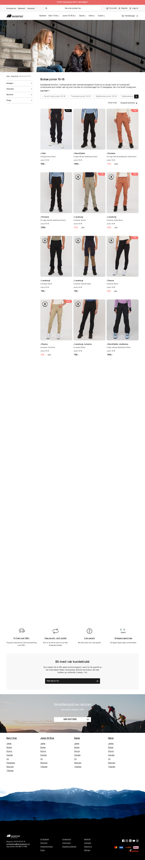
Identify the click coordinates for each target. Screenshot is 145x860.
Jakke (8, 744)
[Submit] (46, 8)
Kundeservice (11, 8)
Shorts (9, 752)
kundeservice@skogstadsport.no (18, 844)
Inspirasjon (31, 8)
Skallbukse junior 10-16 (106, 96)
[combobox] (73, 8)
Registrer (124, 8)
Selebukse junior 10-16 (132, 96)
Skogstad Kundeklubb (69, 846)
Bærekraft (21, 8)
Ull (7, 759)
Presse (42, 850)
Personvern (43, 843)
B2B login (87, 850)
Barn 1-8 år (53, 16)
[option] (53, 96)
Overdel (9, 755)
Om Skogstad (44, 839)
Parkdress (10, 763)
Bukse (9, 748)
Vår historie (70, 719)
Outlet (100, 16)
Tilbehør (10, 771)
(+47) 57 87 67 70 (19, 842)
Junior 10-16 (14, 76)
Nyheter (42, 16)
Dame (81, 16)
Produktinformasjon (46, 846)
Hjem (8, 76)
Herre (91, 16)
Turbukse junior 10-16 (80, 96)
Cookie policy (66, 843)
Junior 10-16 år (68, 16)
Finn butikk (113, 8)
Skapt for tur (88, 846)
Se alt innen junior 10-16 (54, 96)
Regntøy (10, 767)
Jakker (111, 744)
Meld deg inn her (53, 681)
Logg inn (135, 8)
